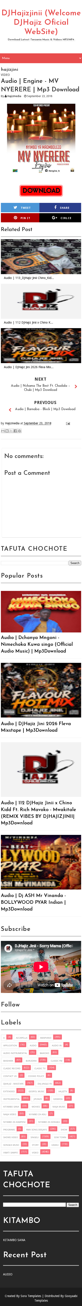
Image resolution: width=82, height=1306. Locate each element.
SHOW (64, 1129)
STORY (35, 1144)
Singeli (35, 1137)
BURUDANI (31, 1060)
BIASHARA (8, 1060)
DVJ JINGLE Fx (45, 1083)
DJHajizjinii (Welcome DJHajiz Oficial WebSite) (41, 22)
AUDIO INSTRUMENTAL (15, 1053)
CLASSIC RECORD (11, 1068)
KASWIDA (58, 1099)
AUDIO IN (57, 1045)
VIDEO (35, 1152)
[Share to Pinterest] (19, 431)
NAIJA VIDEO (9, 1114)
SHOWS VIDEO (10, 1137)
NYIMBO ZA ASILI (37, 1114)
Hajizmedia (14, 96)
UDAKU (55, 1144)
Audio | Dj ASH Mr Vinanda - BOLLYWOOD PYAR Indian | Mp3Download (33, 902)
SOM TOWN (60, 1137)
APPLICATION (10, 1045)
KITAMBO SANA (11, 1106)
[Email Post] (67, 423)
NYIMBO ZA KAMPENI (14, 1121)
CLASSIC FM (56, 1060)
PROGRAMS (9, 1129)
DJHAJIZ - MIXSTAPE (13, 1083)
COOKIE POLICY (36, 1076)
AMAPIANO (45, 1037)
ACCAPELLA (21, 1037)
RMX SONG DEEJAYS (36, 1129)
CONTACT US (10, 1076)
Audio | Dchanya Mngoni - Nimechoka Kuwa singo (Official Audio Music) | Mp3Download (37, 644)
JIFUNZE (38, 1099)
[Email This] (3, 431)
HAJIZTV (62, 1091)
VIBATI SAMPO (10, 1152)
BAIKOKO (44, 1053)
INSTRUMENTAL (11, 1099)
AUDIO (33, 1045)
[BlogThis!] (7, 431)
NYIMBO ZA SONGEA (49, 1121)
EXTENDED (9, 1091)
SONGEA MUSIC (11, 1144)
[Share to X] (11, 431)
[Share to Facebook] (15, 431)
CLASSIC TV (39, 1068)
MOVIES (36, 1106)
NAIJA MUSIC (58, 1106)
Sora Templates (31, 1296)
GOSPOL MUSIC (36, 1091)
